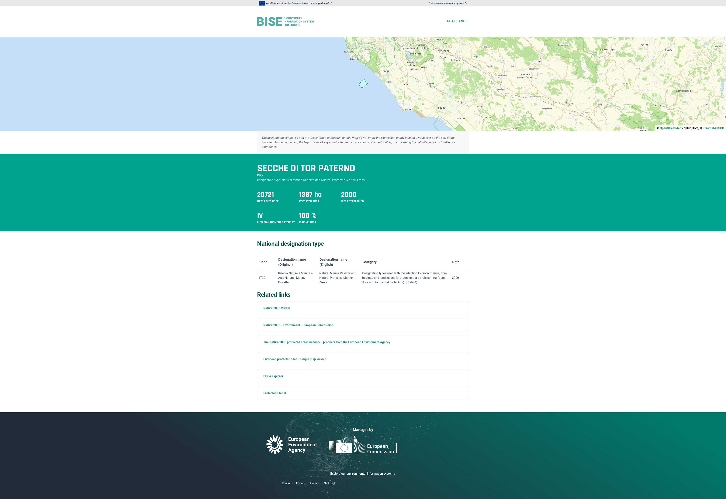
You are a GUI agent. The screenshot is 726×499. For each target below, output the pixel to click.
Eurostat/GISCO (713, 128)
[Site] (350, 21)
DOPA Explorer (273, 376)
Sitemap (314, 483)
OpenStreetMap (670, 128)
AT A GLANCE (457, 21)
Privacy (300, 483)
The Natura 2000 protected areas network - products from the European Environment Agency (326, 342)
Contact (287, 483)
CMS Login (329, 483)
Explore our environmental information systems (362, 473)
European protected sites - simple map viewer (294, 359)
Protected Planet (274, 393)
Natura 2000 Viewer (276, 308)
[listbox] (295, 3)
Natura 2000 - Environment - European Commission (298, 325)
